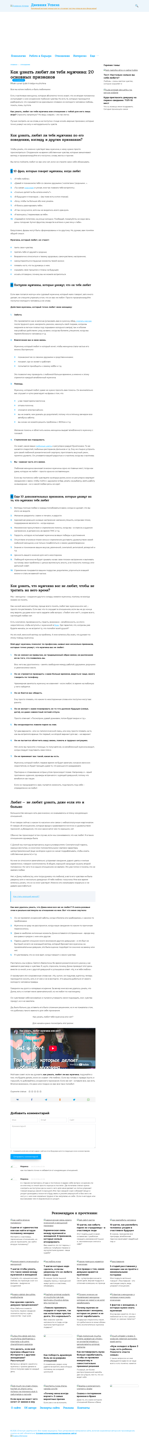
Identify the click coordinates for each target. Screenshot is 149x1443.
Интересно (79, 56)
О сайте (16, 1408)
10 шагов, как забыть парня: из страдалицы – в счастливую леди (91, 1227)
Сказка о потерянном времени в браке (89, 1395)
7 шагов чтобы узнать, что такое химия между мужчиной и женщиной (23, 1272)
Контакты (83, 1408)
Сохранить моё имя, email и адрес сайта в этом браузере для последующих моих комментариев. (51, 1151)
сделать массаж (84, 321)
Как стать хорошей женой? (26, 896)
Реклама (68, 1408)
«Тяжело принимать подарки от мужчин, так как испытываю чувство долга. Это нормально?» (57, 1311)
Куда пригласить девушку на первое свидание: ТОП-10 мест (120, 100)
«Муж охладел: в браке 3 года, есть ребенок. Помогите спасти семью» (124, 1350)
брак (56, 625)
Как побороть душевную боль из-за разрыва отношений (58, 1358)
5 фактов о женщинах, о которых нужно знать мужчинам (123, 1308)
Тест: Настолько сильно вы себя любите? (119, 76)
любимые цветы (44, 446)
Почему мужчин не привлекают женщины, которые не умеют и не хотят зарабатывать (90, 1311)
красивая (29, 188)
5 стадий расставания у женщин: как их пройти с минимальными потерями (124, 1270)
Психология (18, 56)
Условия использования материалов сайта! (56, 1433)
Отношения (62, 56)
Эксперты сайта (50, 1408)
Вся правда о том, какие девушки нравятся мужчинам (90, 1272)
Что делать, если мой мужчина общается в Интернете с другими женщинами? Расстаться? (22, 1355)
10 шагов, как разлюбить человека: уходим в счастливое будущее (124, 1227)
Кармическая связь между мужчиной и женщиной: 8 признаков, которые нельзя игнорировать (58, 1236)
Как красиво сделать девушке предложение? (24, 1303)
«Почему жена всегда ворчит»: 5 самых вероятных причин (56, 1396)
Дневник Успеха (45, 4)
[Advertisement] (74, 31)
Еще (92, 56)
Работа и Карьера (40, 56)
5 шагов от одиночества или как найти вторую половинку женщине (24, 1230)
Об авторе (30, 1408)
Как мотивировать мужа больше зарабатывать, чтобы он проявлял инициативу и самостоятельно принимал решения (90, 1359)
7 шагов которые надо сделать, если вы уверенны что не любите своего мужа (58, 1270)
